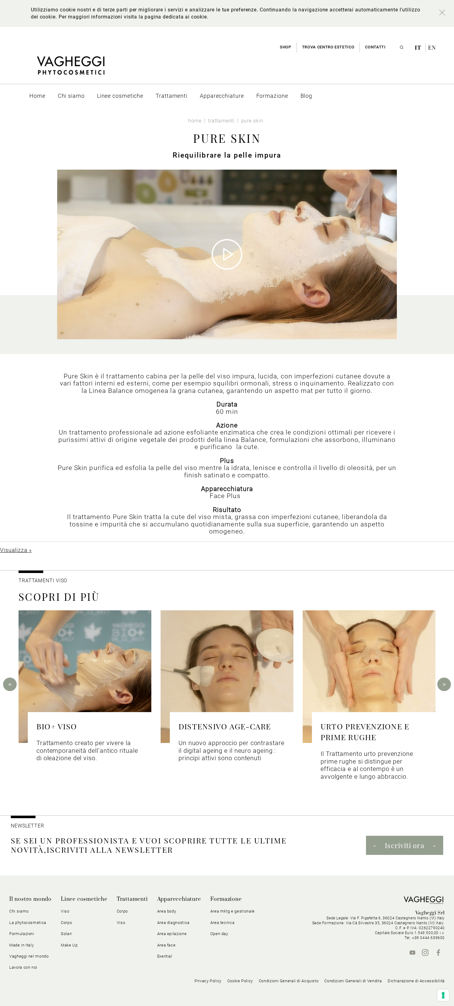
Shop (285, 47)
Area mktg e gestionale (232, 911)
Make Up (69, 945)
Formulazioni (21, 933)
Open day (219, 933)
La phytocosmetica (27, 922)
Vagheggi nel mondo (29, 956)
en (432, 47)
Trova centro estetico (328, 47)
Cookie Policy (240, 981)
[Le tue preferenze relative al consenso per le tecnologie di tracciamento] (443, 995)
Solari (66, 933)
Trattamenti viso (43, 580)
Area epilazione (172, 933)
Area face (166, 945)
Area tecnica (222, 922)
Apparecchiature (179, 899)
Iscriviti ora (404, 845)
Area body (166, 911)
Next (444, 684)
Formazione (226, 899)
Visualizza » (16, 550)
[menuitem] (37, 95)
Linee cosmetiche (84, 899)
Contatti (375, 47)
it (419, 47)
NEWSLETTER (27, 826)
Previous (10, 684)
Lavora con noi (23, 967)
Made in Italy (21, 945)
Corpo (122, 911)
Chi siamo (19, 911)
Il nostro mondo (30, 899)
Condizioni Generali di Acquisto (289, 981)
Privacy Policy (208, 981)
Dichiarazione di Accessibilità (416, 981)
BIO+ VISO (56, 726)
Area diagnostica (173, 922)
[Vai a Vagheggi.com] (70, 68)
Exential (164, 956)
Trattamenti (132, 899)
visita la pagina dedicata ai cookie (165, 17)
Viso (121, 922)
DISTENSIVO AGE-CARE (225, 726)
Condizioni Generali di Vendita (353, 981)
